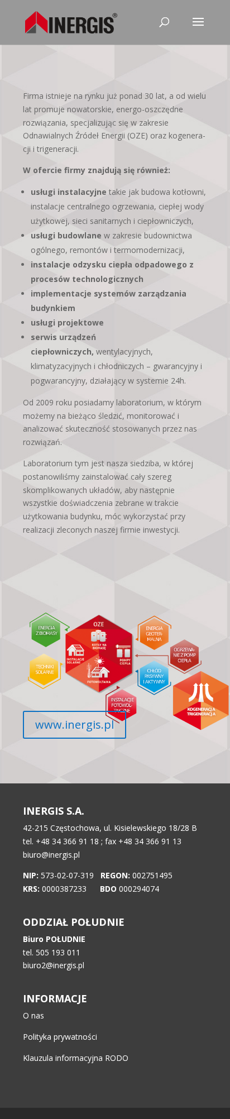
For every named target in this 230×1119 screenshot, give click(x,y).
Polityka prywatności (60, 1036)
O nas (33, 1015)
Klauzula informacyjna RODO (75, 1058)
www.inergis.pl (74, 724)
